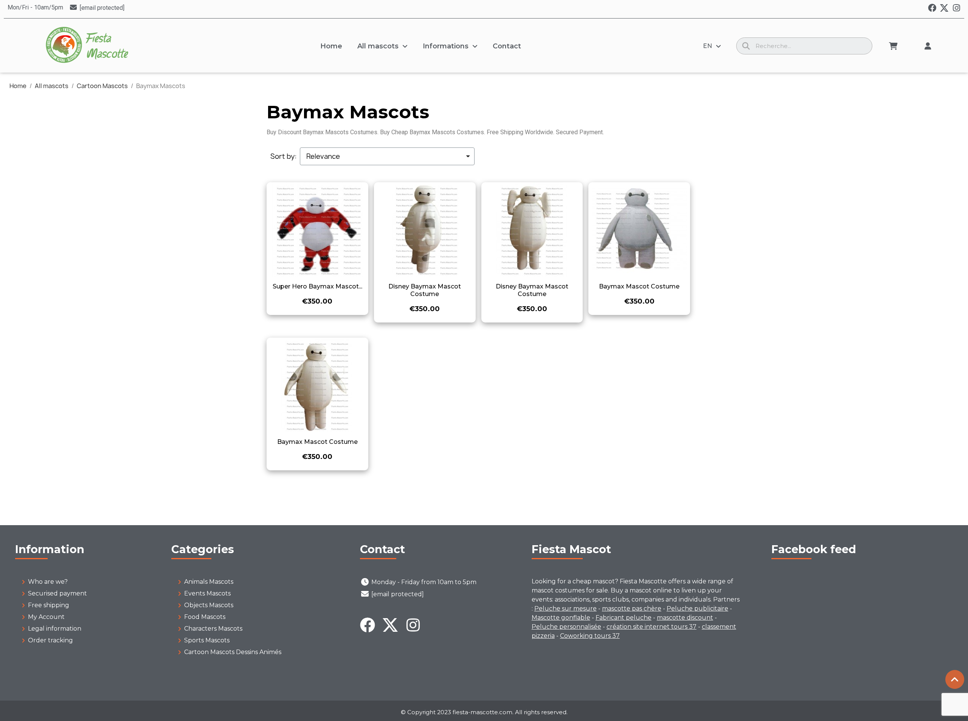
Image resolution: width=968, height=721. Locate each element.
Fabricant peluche (624, 617)
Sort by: (283, 156)
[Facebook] (932, 8)
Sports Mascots (207, 640)
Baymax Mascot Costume (639, 286)
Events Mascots (207, 593)
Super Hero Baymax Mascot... (317, 286)
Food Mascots (204, 616)
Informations (445, 46)
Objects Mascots (208, 605)
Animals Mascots (208, 581)
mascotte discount (685, 617)
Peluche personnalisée (566, 626)
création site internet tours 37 (652, 626)
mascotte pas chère (631, 608)
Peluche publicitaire (697, 608)
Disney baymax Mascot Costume (424, 290)
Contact (507, 46)
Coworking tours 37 (590, 635)
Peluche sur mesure (565, 608)
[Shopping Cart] (893, 46)
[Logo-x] (944, 8)
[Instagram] (956, 8)
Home (331, 46)
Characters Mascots (213, 628)
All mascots (378, 46)
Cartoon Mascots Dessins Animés (232, 652)
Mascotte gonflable (561, 617)
